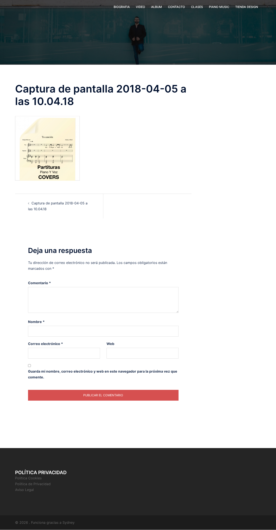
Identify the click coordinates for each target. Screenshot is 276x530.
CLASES (197, 7)
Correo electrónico (45, 344)
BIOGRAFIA (122, 7)
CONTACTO (176, 7)
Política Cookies (28, 478)
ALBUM (156, 7)
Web (110, 344)
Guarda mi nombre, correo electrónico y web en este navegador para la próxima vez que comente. (102, 374)
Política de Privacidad (33, 484)
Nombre (36, 322)
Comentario (39, 283)
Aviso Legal (24, 490)
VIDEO (140, 7)
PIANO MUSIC (219, 7)
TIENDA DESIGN (246, 7)
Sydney (69, 522)
